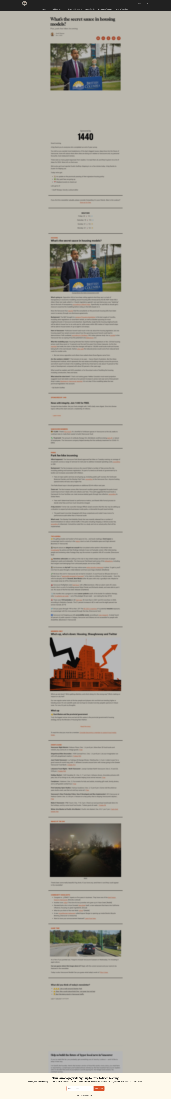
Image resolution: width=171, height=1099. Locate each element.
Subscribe (99, 1088)
